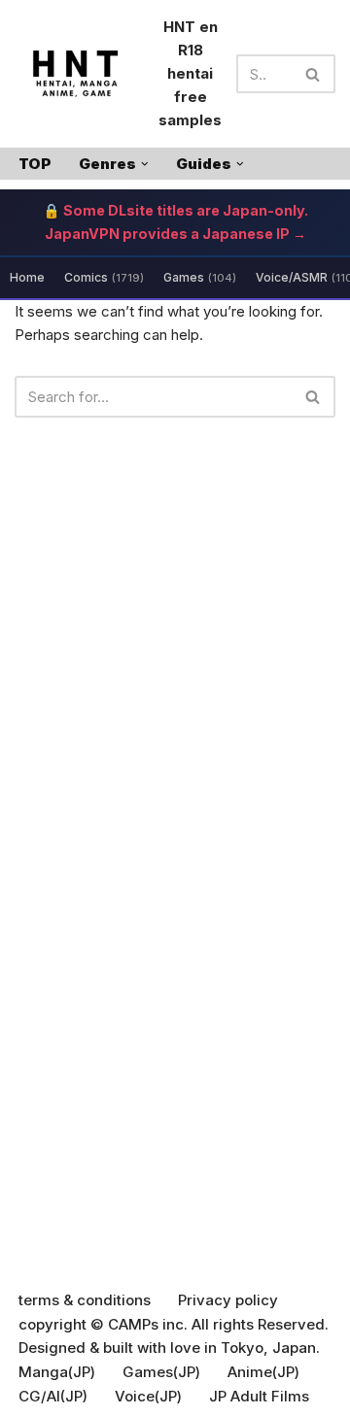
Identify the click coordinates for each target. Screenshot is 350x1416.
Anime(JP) (263, 1372)
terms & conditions (84, 1300)
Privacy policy (228, 1300)
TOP (35, 163)
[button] (145, 164)
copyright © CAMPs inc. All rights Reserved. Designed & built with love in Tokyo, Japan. (173, 1336)
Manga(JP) (56, 1372)
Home (27, 277)
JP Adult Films (259, 1396)
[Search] (313, 73)
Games (199, 277)
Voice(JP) (148, 1396)
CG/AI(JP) (53, 1396)
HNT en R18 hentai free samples (190, 73)
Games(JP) (161, 1372)
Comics (104, 277)
